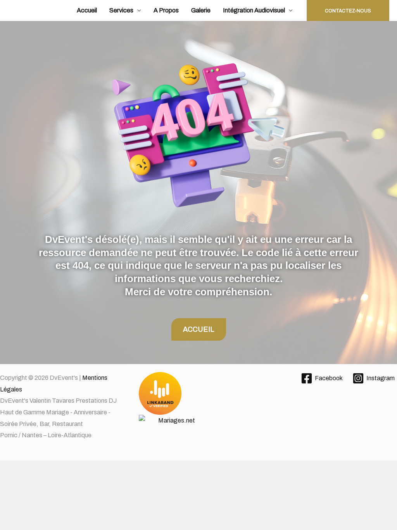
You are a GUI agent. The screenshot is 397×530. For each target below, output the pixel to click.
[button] (348, 10)
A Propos (166, 10)
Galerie (201, 10)
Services (121, 10)
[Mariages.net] (198, 409)
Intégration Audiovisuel (254, 10)
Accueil (87, 10)
